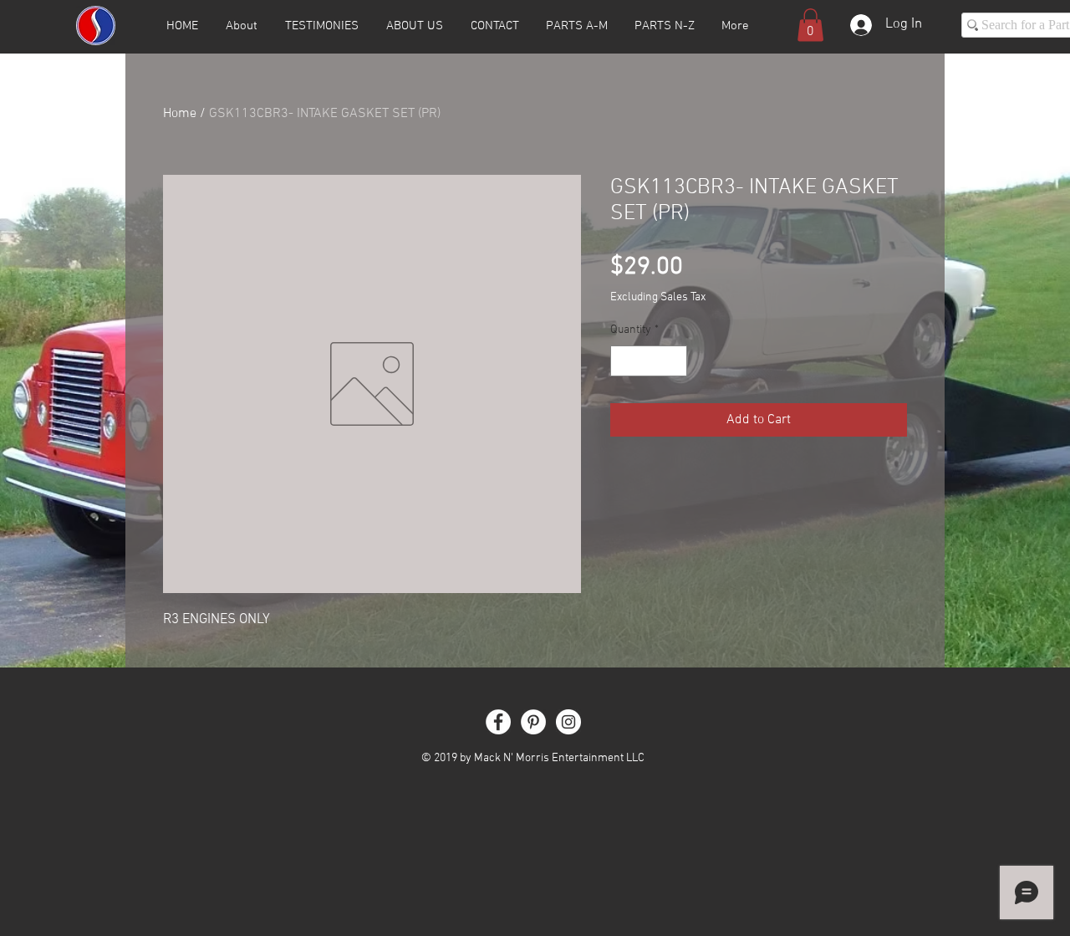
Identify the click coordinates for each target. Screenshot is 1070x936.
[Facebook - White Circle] (498, 721)
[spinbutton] (649, 361)
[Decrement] (623, 361)
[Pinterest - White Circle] (533, 721)
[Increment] (674, 361)
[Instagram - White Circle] (568, 721)
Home (179, 113)
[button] (810, 24)
